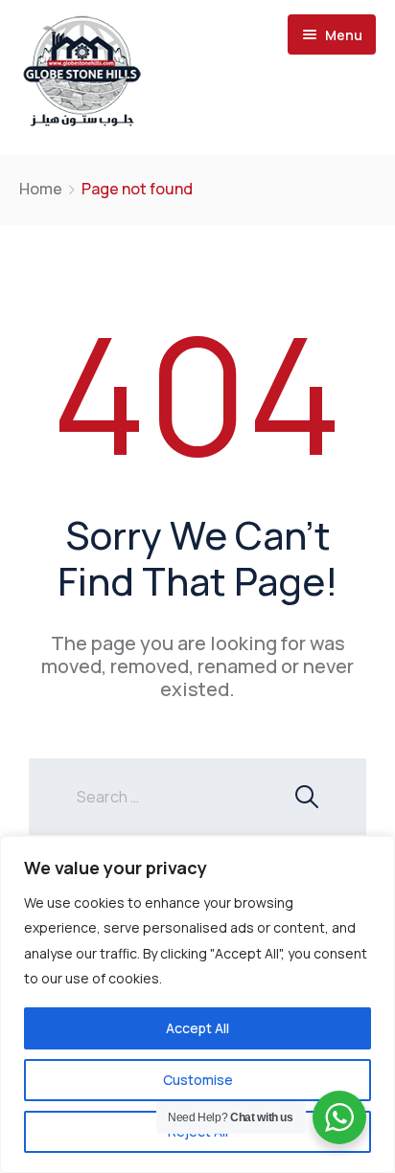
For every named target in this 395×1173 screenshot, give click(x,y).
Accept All (197, 1028)
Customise (198, 1080)
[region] (197, 1004)
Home (40, 188)
